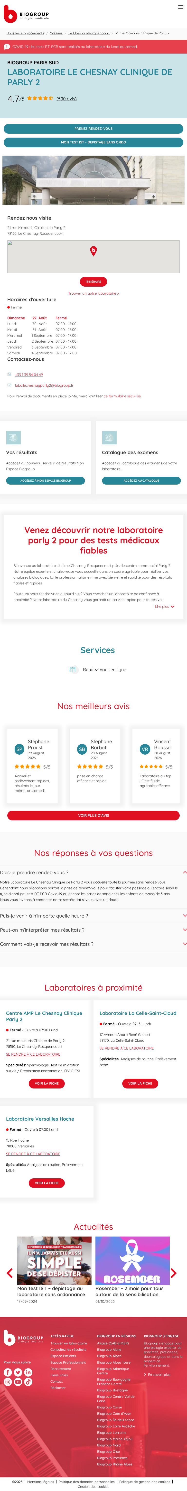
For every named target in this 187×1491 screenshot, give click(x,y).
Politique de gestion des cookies (144, 1482)
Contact (56, 1381)
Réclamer (58, 1388)
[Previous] (11, 1273)
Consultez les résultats (68, 1349)
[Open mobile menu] (180, 7)
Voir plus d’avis (93, 815)
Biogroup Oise (108, 1451)
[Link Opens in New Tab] (8, 1372)
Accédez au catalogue (130, 479)
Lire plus (162, 606)
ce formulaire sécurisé (122, 396)
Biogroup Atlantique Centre (113, 1371)
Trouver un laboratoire (68, 1343)
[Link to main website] (26, 14)
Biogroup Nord (109, 1445)
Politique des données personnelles (87, 1482)
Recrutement (60, 1369)
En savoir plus (159, 1374)
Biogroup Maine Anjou (114, 1439)
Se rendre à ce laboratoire (33, 1054)
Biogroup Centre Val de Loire (116, 1398)
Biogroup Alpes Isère (114, 1362)
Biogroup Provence (112, 1458)
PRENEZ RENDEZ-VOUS (58, 127)
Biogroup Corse (109, 1407)
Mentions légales (40, 1482)
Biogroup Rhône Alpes (114, 1464)
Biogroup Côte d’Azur (114, 1413)
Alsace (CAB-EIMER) (113, 1343)
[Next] (175, 1273)
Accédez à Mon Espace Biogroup (38, 479)
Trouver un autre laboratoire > (93, 293)
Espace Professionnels (68, 1362)
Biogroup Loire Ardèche (116, 1426)
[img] (93, 180)
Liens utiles (59, 1375)
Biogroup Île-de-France (115, 1420)
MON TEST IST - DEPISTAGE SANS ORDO (65, 141)
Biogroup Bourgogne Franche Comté (114, 1381)
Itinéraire (90, 280)
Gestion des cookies (93, 1486)
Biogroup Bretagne (112, 1390)
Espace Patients (63, 1356)
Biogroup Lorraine (111, 1432)
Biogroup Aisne (109, 1349)
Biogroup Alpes (109, 1356)
